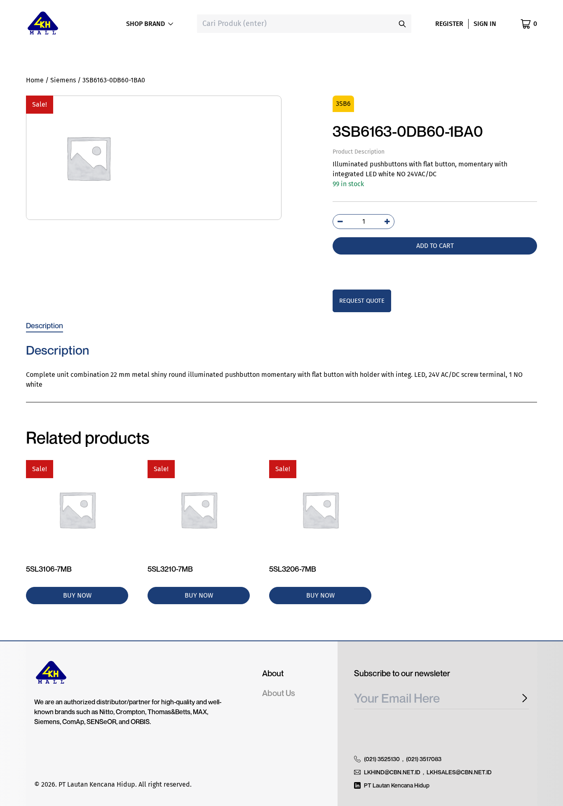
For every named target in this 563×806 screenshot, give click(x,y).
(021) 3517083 (423, 758)
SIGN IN (485, 24)
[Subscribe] (522, 698)
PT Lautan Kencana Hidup (396, 785)
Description (44, 325)
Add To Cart (435, 246)
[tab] (44, 325)
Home (35, 80)
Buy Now (77, 595)
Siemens (63, 80)
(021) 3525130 (382, 758)
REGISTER (449, 24)
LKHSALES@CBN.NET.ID (459, 772)
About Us (278, 693)
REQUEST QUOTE (362, 300)
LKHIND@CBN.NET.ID (392, 772)
